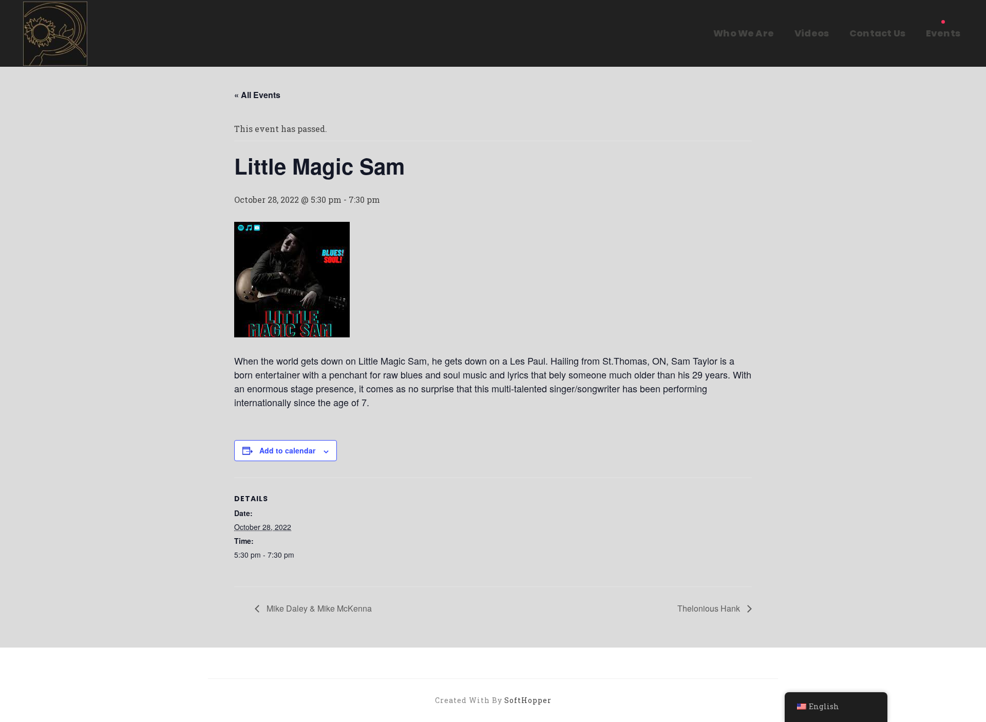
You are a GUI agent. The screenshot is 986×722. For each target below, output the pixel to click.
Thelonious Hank (709, 608)
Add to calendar (287, 450)
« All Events (257, 95)
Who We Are (743, 33)
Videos (811, 33)
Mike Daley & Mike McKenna (318, 608)
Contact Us (877, 33)
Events (943, 33)
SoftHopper (528, 700)
